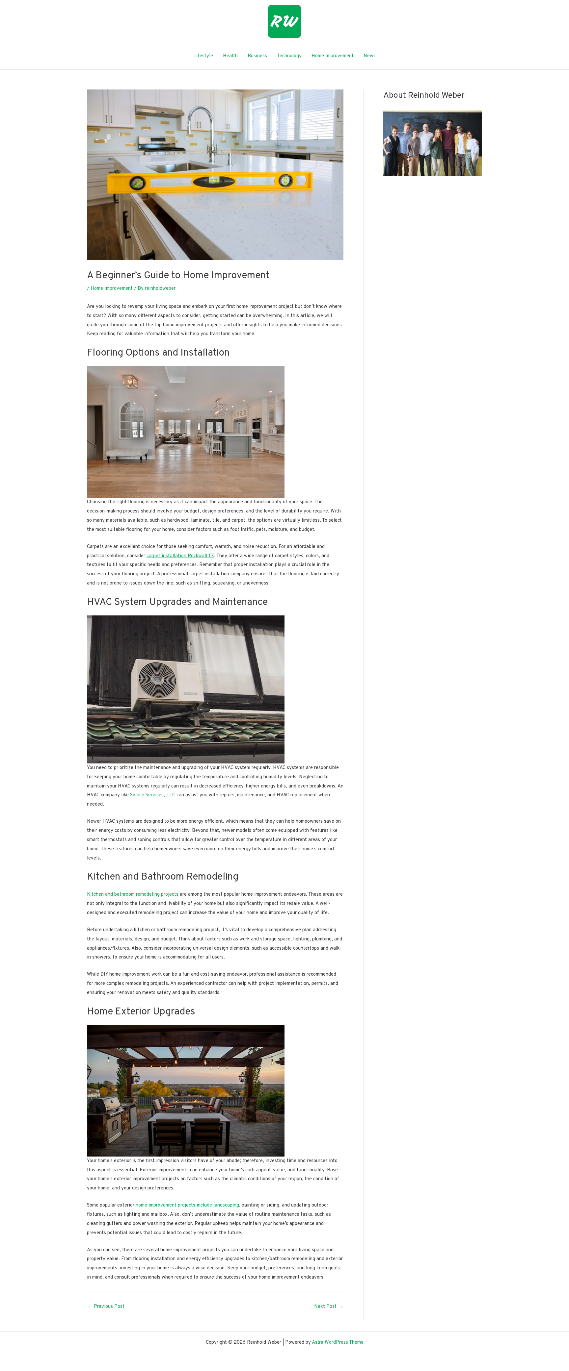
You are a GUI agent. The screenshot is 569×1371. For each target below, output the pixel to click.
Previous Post (106, 1306)
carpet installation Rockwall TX (180, 556)
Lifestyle (203, 56)
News (370, 56)
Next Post (328, 1306)
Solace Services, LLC (152, 795)
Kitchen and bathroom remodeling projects (133, 894)
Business (257, 56)
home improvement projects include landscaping (187, 1205)
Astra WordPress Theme (338, 1342)
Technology (289, 56)
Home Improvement (333, 56)
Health (230, 56)
